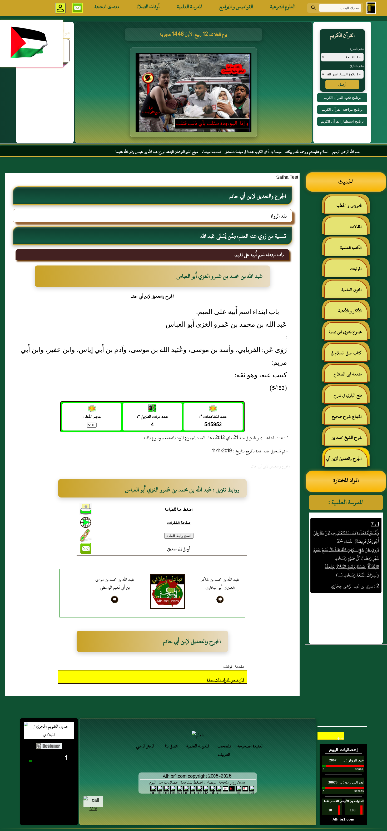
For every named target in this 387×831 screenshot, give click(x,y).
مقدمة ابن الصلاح (348, 374)
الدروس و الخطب (349, 205)
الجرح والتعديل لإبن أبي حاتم (346, 460)
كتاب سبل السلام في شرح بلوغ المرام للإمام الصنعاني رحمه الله (349, 355)
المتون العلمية (351, 290)
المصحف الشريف (224, 750)
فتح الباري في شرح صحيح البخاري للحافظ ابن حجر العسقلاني (346, 397)
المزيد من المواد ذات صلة (225, 680)
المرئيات (356, 268)
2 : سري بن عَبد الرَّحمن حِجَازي (354, 573)
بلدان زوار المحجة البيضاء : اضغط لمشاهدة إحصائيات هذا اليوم (197, 782)
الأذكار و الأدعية (350, 311)
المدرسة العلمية (189, 7)
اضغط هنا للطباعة (179, 509)
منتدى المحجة (107, 7)
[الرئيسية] (371, 8)
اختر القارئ (357, 66)
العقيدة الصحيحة (250, 746)
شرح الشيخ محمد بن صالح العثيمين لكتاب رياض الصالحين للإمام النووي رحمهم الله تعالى (349, 439)
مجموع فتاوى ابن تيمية (345, 332)
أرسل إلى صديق (178, 549)
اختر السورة (357, 49)
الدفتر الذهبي (145, 746)
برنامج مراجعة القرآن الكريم (342, 110)
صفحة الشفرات (179, 522)
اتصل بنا (171, 746)
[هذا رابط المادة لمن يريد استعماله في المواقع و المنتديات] (86, 535)
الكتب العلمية (351, 247)
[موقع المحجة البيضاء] (194, 93)
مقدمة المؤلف (233, 666)
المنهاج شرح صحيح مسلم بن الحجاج (349, 418)
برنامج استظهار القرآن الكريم (342, 121)
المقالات (356, 226)
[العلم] (197, 735)
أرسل (342, 84)
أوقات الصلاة (148, 7)
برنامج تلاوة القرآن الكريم (342, 98)
